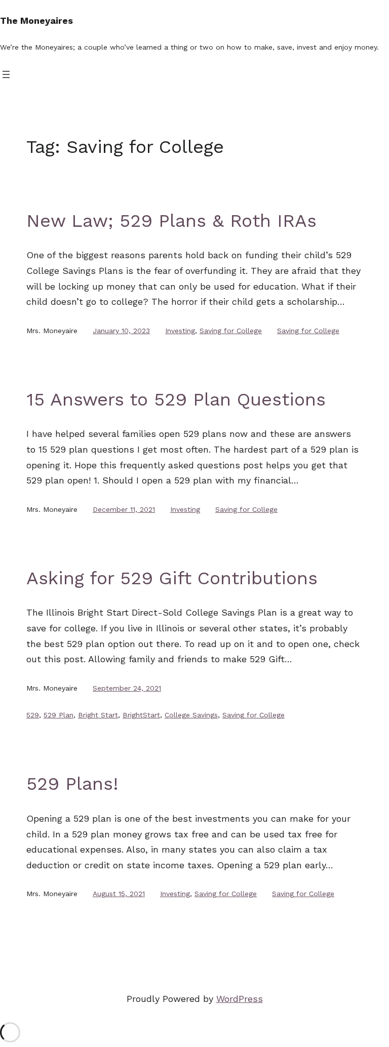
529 (32, 715)
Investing (180, 331)
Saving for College (231, 331)
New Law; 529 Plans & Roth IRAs (171, 220)
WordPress (239, 998)
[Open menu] (6, 74)
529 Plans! (72, 783)
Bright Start (98, 715)
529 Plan (58, 715)
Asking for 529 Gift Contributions (172, 578)
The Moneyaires (36, 20)
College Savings (191, 715)
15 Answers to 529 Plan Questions (176, 399)
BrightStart (141, 715)
